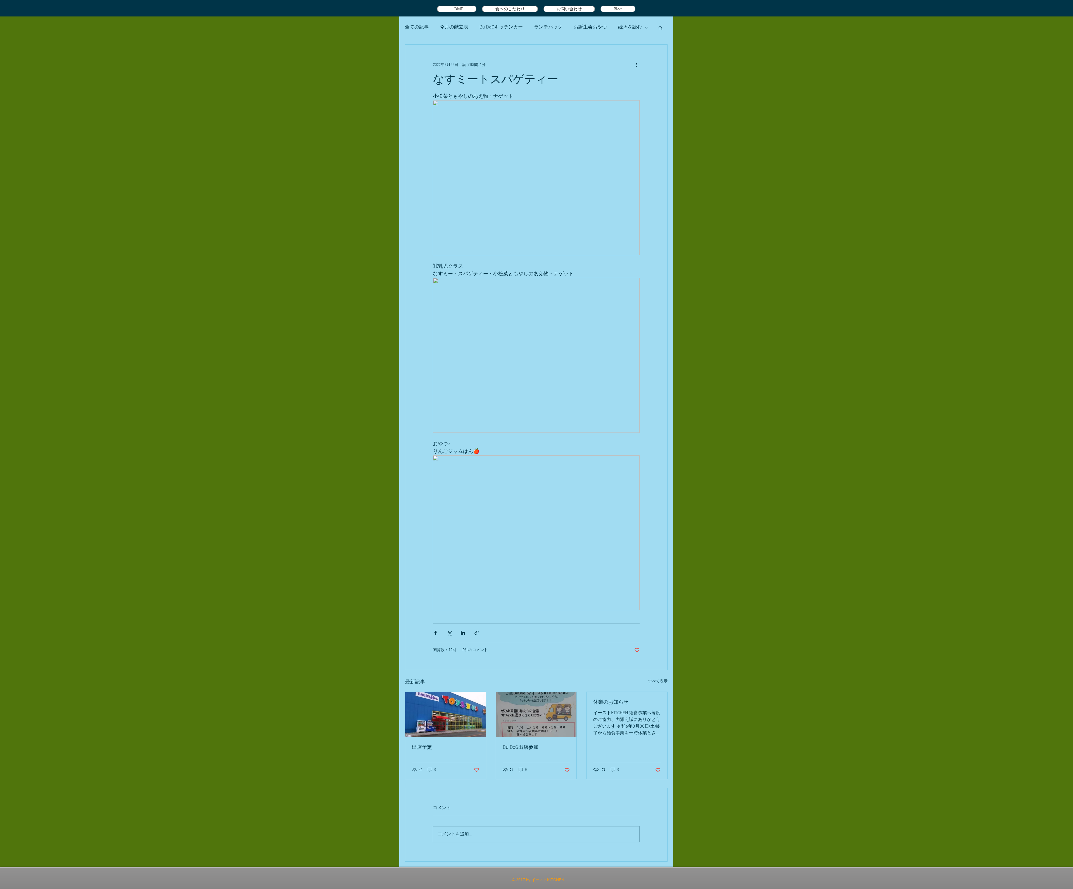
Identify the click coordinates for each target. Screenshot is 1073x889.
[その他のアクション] (636, 64)
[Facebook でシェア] (435, 632)
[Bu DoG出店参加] (536, 714)
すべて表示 (658, 681)
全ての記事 (417, 27)
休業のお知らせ (610, 702)
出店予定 (422, 748)
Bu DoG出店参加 (520, 748)
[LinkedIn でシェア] (463, 632)
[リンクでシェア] (476, 632)
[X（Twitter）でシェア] (449, 632)
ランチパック (548, 27)
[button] (660, 27)
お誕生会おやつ (590, 27)
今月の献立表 (454, 27)
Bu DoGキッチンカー (501, 27)
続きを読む (630, 27)
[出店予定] (445, 714)
